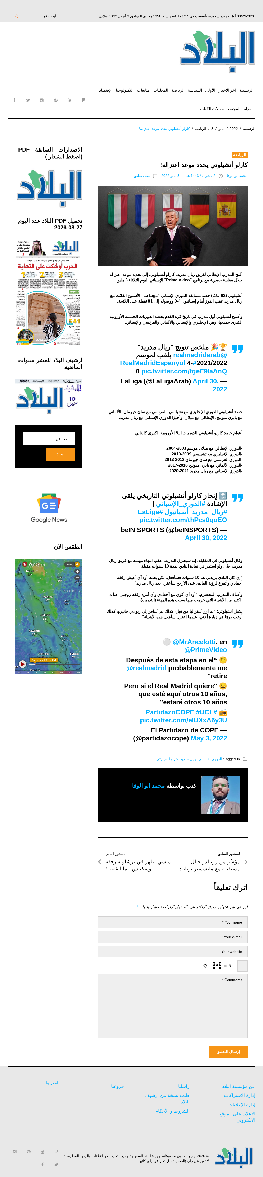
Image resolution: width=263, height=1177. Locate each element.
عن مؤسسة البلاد (238, 1086)
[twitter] (28, 100)
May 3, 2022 (209, 738)
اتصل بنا (52, 1083)
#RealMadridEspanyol (158, 363)
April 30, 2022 (206, 538)
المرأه (249, 109)
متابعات (143, 90)
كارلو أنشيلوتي (167, 759)
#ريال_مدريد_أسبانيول (196, 512)
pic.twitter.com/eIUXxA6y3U (183, 720)
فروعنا (117, 1086)
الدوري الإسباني (210, 759)
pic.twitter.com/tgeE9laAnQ (184, 371)
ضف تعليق (142, 176)
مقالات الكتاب (212, 109)
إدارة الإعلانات (241, 1104)
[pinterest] (55, 100)
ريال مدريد (188, 759)
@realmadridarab (200, 355)
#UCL (204, 712)
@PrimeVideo (205, 650)
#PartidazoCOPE (181, 712)
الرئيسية (246, 90)
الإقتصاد (105, 90)
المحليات (160, 90)
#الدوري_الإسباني (180, 503)
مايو (221, 129)
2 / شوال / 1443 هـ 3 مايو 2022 (188, 176)
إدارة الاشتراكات (239, 1095)
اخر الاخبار (227, 90)
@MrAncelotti (194, 642)
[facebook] (14, 100)
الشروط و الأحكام (172, 1111)
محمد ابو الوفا (237, 176)
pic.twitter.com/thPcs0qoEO (183, 520)
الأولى (210, 90)
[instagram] (41, 100)
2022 (234, 129)
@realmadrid (146, 668)
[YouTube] (69, 100)
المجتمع (233, 109)
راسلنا (184, 1086)
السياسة (195, 90)
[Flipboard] (83, 100)
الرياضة (178, 90)
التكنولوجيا (125, 90)
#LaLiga (150, 512)
